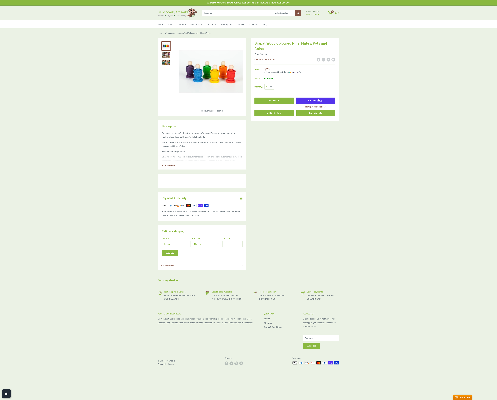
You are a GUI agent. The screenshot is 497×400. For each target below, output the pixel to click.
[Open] (6, 393)
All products (170, 33)
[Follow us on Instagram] (236, 363)
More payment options (315, 106)
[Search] (298, 13)
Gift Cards (211, 24)
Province (196, 238)
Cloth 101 (182, 24)
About (170, 24)
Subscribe (311, 345)
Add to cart (274, 100)
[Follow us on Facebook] (226, 363)
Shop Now (195, 24)
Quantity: (258, 86)
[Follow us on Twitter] (231, 363)
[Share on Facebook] (318, 59)
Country (165, 238)
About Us (268, 323)
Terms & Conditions (273, 327)
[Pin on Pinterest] (323, 59)
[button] (299, 72)
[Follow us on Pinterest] (241, 363)
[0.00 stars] (260, 54)
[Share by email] (333, 59)
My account (311, 14)
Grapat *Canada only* (264, 60)
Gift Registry (226, 24)
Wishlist (240, 24)
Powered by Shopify (166, 364)
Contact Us (253, 24)
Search (267, 318)
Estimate (170, 253)
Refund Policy (167, 265)
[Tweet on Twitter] (328, 59)
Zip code (226, 238)
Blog (265, 24)
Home (160, 24)
